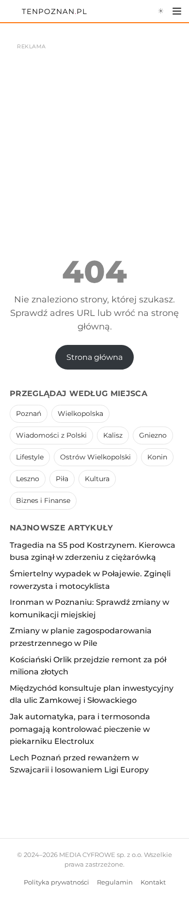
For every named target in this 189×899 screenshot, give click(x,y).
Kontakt (153, 882)
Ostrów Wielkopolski (95, 457)
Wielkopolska (80, 413)
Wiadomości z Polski (51, 435)
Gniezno (153, 435)
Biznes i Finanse (43, 500)
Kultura (97, 478)
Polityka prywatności (56, 882)
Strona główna (94, 357)
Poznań (28, 413)
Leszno (27, 478)
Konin (157, 457)
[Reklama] (94, 125)
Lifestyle (30, 457)
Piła (62, 478)
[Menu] (177, 11)
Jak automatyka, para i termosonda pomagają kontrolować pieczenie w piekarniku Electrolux (80, 729)
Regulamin (115, 882)
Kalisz (113, 435)
